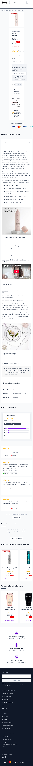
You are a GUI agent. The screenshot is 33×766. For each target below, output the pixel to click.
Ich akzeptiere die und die (20, 78)
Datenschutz (5, 699)
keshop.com (4, 10)
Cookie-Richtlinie (6, 696)
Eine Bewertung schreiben (12, 424)
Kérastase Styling (15, 31)
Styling (15, 10)
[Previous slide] (12, 19)
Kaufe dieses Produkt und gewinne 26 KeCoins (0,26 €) (17, 112)
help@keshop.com (7, 737)
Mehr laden (16, 518)
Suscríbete (16, 680)
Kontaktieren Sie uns (7, 702)
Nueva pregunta (17, 538)
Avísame (18, 84)
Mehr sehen (10, 579)
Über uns (4, 708)
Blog (3, 705)
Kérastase (10, 10)
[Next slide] (21, 19)
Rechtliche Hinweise (7, 693)
